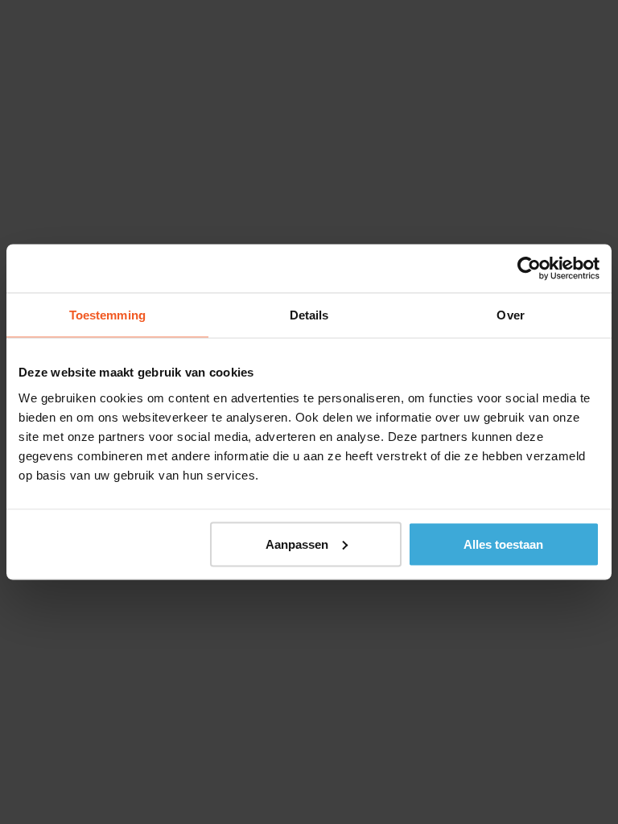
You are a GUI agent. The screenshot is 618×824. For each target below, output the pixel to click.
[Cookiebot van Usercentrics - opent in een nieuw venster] (529, 269)
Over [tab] (510, 315)
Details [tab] (309, 315)
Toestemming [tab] (107, 315)
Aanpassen (297, 543)
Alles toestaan (503, 543)
